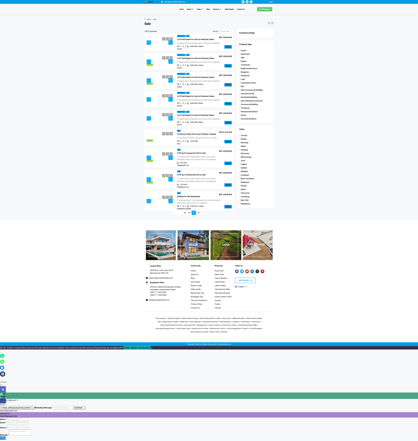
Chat (3, 438)
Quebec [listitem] (244, 168)
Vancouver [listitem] (245, 193)
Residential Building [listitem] (249, 97)
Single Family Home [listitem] (249, 68)
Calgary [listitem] (244, 164)
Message (4, 435)
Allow (127, 348)
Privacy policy (144, 348)
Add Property (229, 9)
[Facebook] (243, 1)
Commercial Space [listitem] (248, 119)
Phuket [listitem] (244, 139)
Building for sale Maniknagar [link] (188, 196)
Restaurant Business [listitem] (249, 111)
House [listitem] (243, 115)
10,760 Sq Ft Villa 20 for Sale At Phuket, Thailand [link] (196, 134)
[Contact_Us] (2, 374)
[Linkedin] (251, 1)
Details (228, 47)
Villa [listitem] (242, 58)
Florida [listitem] (243, 186)
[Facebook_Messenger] (2, 367)
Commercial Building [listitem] (249, 104)
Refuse (134, 348)
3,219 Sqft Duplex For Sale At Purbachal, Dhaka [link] (195, 39)
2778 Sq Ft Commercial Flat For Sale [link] (191, 153)
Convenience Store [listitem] (248, 83)
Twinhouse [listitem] (245, 108)
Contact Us (241, 9)
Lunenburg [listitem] (245, 196)
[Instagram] (257, 271)
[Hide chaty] (3, 390)
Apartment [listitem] (245, 54)
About (189, 9)
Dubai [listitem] (243, 189)
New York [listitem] (245, 200)
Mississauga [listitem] (246, 157)
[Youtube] (247, 271)
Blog (208, 9)
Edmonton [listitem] (245, 153)
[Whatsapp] (2, 361)
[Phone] (2, 356)
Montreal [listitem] (244, 143)
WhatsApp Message (43, 408)
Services (216, 9)
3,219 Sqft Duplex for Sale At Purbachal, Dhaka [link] (195, 115)
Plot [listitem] (242, 86)
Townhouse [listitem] (245, 65)
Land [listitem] (243, 79)
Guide (199, 9)
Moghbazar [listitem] (245, 204)
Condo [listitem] (243, 50)
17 (194, 213)
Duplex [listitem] (243, 61)
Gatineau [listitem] (244, 150)
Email (3, 422)
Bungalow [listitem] (245, 72)
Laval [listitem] (243, 160)
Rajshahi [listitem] (244, 171)
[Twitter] (247, 1)
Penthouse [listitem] (245, 76)
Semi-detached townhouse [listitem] (252, 101)
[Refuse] (151, 348)
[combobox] (226, 31)
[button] (269, 23)
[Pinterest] (262, 271)
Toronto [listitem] (244, 135)
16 (189, 213)
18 (198, 213)
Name (3, 419)
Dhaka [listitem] (243, 146)
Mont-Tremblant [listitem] (247, 178)
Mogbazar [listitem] (245, 182)
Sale (187, 36)
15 (185, 213)
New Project (181, 36)
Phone (3, 428)
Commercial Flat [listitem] (247, 93)
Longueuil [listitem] (245, 175)
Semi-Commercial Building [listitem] (252, 90)
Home (182, 9)
